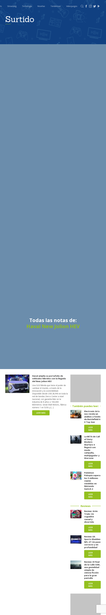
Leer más (40, 412)
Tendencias (56, 6)
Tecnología (27, 6)
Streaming (11, 6)
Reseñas (41, 6)
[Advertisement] (85, 388)
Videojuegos (71, 6)
